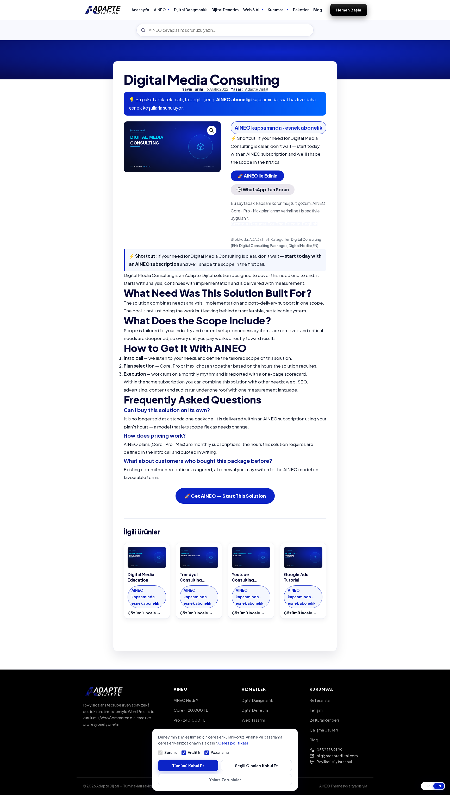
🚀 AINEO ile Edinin (257, 176)
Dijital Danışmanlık (190, 9)
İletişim (316, 710)
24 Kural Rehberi (324, 719)
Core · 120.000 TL (191, 710)
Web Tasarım (253, 719)
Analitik (194, 752)
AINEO (160, 9)
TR (427, 786)
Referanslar (320, 700)
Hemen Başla (348, 9)
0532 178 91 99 (329, 749)
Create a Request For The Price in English (274, 224)
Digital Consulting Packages (263, 245)
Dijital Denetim (225, 9)
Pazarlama (220, 752)
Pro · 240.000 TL (189, 719)
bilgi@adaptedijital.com (337, 755)
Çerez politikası (233, 743)
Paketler (301, 9)
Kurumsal (276, 9)
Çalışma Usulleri (324, 729)
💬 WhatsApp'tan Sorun (262, 189)
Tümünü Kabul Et (188, 765)
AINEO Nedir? (186, 700)
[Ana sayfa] (103, 10)
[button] (211, 130)
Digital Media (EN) (303, 245)
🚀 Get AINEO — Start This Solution (225, 496)
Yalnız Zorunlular (225, 779)
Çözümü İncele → (144, 613)
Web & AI (251, 9)
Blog (317, 9)
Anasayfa (140, 9)
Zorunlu (170, 752)
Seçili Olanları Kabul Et (256, 765)
